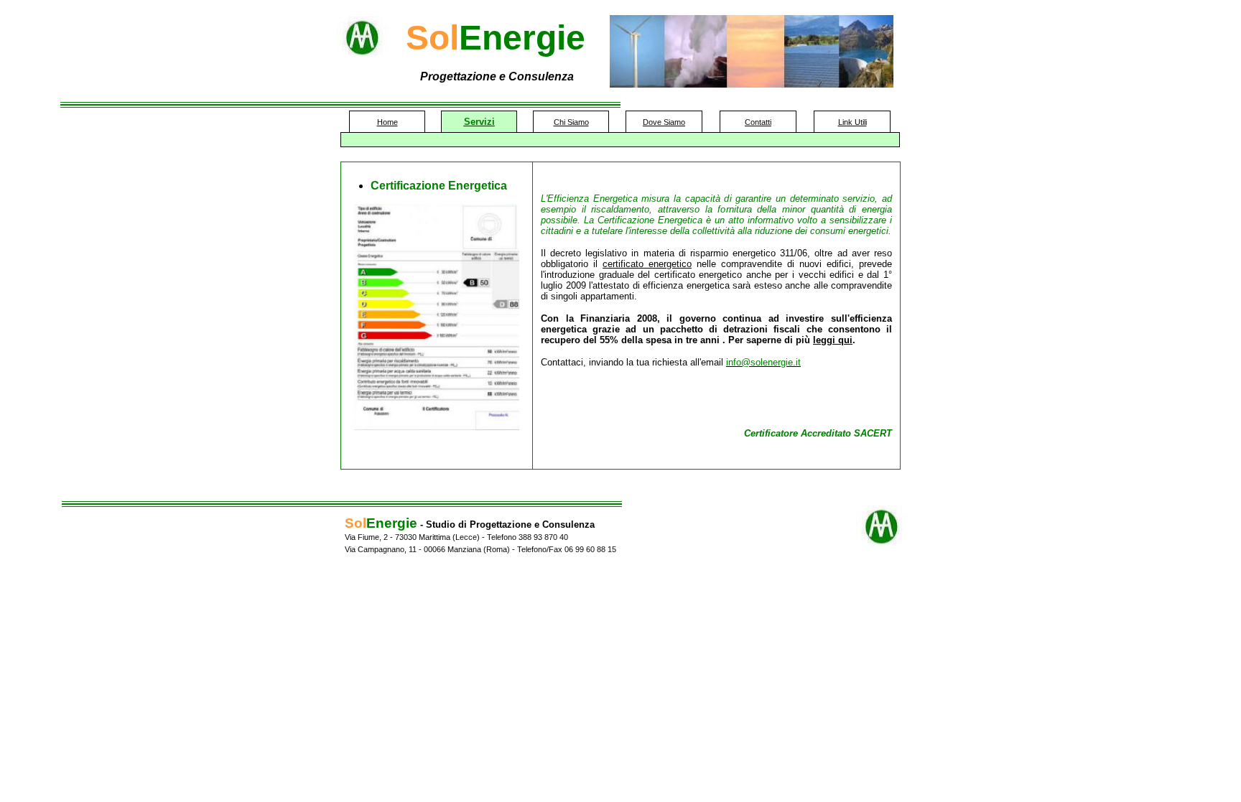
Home (387, 122)
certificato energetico (647, 263)
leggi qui (832, 340)
